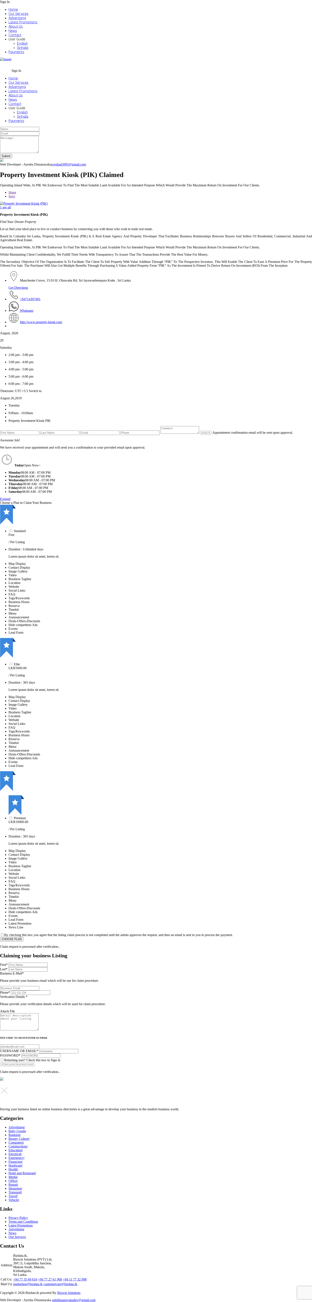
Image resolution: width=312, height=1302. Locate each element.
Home (13, 9)
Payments (16, 52)
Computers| (16, 1142)
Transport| (15, 1192)
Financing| (15, 1161)
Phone (5, 992)
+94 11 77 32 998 (75, 1279)
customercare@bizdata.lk (60, 1284)
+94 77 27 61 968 (50, 1279)
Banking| (14, 1135)
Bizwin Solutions (68, 1293)
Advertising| (16, 1127)
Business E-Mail (49, 977)
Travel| (13, 1196)
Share (12, 192)
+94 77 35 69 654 (25, 1279)
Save (11, 196)
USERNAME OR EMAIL (19, 1051)
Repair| (13, 1184)
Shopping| (15, 1188)
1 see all (5, 207)
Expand (5, 499)
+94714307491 (30, 299)
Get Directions (18, 287)
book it (206, 432)
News (12, 30)
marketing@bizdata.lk (28, 1284)
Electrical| (15, 1154)
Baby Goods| (17, 1131)
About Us (15, 26)
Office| (13, 1181)
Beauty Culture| (19, 1138)
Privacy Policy (18, 1218)
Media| (13, 1177)
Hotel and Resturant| (22, 1173)
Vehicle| (13, 1200)
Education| (15, 1150)
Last (3, 969)
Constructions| (18, 1146)
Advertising (17, 18)
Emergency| (16, 1158)
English (22, 43)
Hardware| (15, 1165)
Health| (13, 1169)
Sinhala (22, 47)
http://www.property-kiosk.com (41, 322)
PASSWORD (10, 1055)
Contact (14, 35)
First (4, 964)
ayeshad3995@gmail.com (68, 164)
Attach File (7, 1011)
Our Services (18, 13)
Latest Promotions (22, 22)
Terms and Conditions (23, 1221)
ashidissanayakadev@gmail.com (74, 1300)
